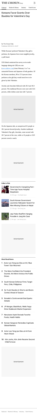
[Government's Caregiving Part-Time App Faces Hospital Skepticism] (5, 189)
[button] (34, 3)
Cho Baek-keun (22, 195)
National (4, 411)
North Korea (29, 411)
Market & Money (13, 411)
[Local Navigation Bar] (34, 3)
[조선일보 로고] (12, 3)
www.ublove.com (8, 68)
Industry (21, 411)
